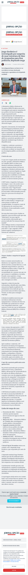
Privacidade (6, 561)
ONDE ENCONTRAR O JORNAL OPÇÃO (12, 539)
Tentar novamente (14, 500)
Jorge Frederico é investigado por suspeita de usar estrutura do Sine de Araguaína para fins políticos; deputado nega (13, 56)
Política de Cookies (15, 560)
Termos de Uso (15, 561)
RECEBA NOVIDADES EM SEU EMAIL (11, 545)
